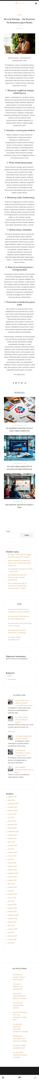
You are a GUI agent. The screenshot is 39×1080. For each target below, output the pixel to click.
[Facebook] (13, 383)
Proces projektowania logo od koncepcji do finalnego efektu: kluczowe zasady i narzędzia (17, 586)
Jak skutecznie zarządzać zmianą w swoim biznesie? (19, 977)
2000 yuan (11, 731)
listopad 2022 (12, 828)
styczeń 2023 (12, 821)
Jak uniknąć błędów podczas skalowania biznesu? (21, 720)
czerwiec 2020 (12, 929)
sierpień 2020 (12, 922)
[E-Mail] (25, 383)
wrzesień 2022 (12, 835)
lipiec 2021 (11, 884)
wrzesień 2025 (12, 807)
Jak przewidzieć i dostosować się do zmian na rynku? (24, 770)
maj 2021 (11, 891)
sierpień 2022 (12, 838)
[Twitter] (16, 383)
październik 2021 (13, 873)
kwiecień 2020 (12, 936)
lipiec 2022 (11, 842)
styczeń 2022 (12, 863)
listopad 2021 (12, 870)
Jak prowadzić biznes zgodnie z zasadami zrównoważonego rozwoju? (24, 703)
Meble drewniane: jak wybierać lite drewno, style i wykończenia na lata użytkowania (19, 563)
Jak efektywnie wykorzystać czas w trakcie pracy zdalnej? (20, 1038)
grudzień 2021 (12, 866)
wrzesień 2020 (12, 918)
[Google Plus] (22, 383)
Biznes (19, 15)
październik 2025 (13, 803)
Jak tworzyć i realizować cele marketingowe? (18, 986)
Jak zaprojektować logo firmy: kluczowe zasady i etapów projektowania (17, 577)
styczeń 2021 (12, 904)
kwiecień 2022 (12, 852)
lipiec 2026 (11, 800)
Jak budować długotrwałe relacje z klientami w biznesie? (19, 996)
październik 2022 (13, 831)
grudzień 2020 (12, 908)
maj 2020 (11, 932)
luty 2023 (11, 817)
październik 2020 (13, 915)
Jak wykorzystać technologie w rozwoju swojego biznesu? (22, 753)
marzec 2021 (12, 897)
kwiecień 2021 (12, 894)
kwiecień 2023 (12, 810)
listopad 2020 (12, 911)
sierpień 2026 (12, 797)
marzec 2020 (12, 939)
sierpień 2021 (12, 880)
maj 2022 (11, 849)
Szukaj (8, 531)
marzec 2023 (12, 814)
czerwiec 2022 (12, 845)
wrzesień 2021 (12, 877)
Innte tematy (12, 679)
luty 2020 (11, 943)
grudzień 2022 (12, 824)
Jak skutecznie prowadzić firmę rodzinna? (18, 1005)
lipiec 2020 (11, 925)
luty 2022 (11, 859)
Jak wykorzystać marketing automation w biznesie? (20, 1055)
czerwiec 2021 (12, 887)
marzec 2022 (12, 856)
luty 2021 (11, 901)
